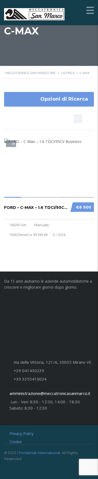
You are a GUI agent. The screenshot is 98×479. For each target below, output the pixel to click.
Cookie (16, 441)
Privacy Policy (21, 433)
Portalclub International (39, 453)
